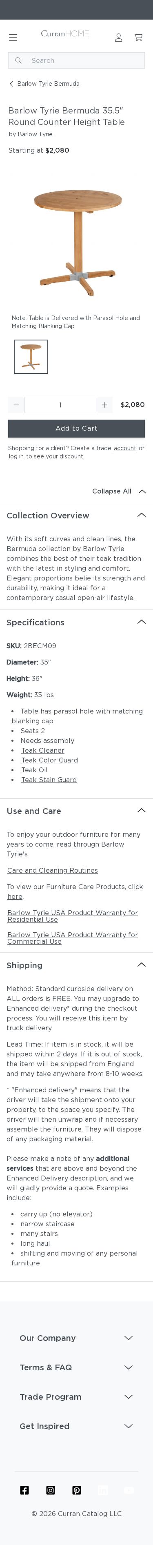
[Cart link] (138, 37)
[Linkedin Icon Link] (103, 1490)
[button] (76, 1338)
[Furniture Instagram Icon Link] (50, 1490)
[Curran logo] (65, 37)
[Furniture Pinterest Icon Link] (76, 1490)
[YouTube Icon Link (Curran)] (129, 1490)
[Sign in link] (118, 37)
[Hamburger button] (13, 37)
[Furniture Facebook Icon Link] (24, 1490)
